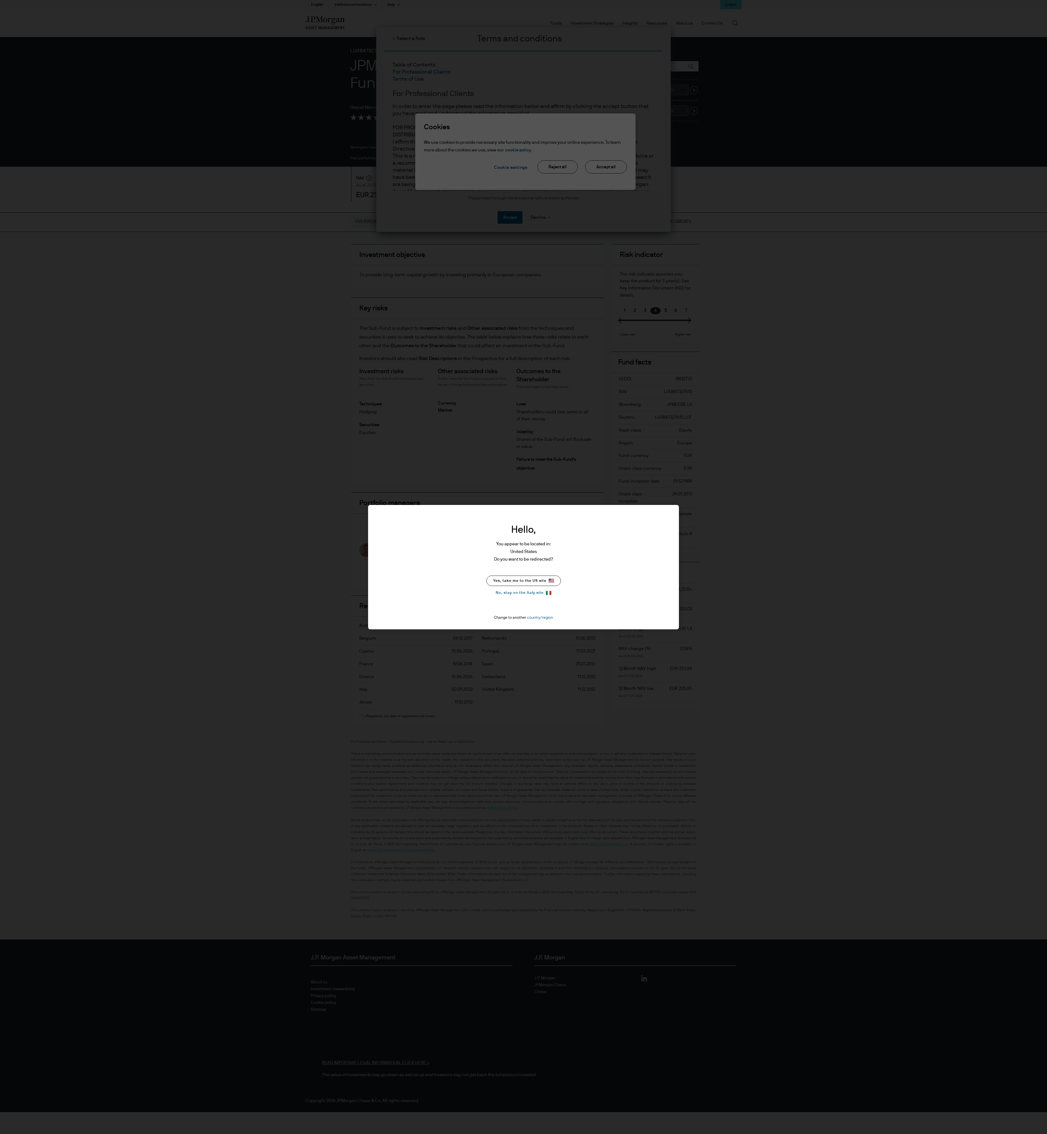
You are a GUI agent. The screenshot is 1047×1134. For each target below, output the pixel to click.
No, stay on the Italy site (520, 593)
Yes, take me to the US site (519, 581)
